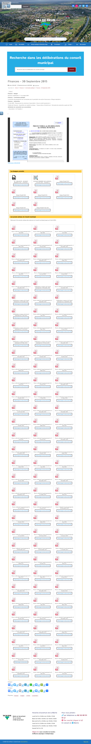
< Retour (10, 91)
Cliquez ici (35, 732)
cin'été (28, 695)
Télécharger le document (20, 185)
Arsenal (16, 695)
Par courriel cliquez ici (72, 720)
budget (22, 695)
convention (35, 695)
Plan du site (86, 742)
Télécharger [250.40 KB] (14, 163)
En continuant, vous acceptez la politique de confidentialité (17, 8)
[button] (56, 44)
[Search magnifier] (65, 39)
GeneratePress (24, 741)
